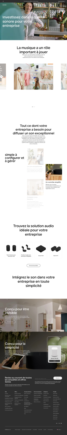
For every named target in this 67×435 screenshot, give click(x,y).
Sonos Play (55, 393)
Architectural (46, 404)
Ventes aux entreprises (19, 400)
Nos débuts (26, 406)
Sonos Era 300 (55, 406)
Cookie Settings (50, 429)
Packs (45, 402)
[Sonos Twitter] (59, 423)
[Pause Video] (65, 38)
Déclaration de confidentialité (50, 383)
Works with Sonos (37, 401)
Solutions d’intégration (38, 393)
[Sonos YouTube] (61, 423)
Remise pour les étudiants (18, 404)
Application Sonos (27, 411)
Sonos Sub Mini (56, 413)
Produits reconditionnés (19, 395)
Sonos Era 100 (55, 402)
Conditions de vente (8, 408)
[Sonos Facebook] (56, 423)
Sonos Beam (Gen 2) (57, 399)
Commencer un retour (9, 400)
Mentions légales (17, 429)
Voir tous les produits (33, 265)
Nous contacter (8, 406)
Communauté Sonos (8, 410)
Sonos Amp (55, 417)
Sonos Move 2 (55, 409)
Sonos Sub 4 (55, 411)
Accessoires (46, 408)
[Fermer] (3, 1)
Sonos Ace (55, 395)
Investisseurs (26, 400)
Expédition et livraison (9, 398)
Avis (25, 413)
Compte (6, 393)
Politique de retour (8, 401)
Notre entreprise (27, 393)
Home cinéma (46, 399)
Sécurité (45, 429)
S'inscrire (58, 378)
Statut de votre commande (8, 396)
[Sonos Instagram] (58, 423)
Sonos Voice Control (28, 410)
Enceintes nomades (47, 397)
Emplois (25, 399)
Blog (25, 408)
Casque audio (46, 393)
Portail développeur (37, 397)
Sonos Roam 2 (55, 408)
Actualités (26, 395)
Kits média (26, 397)
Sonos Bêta (17, 401)
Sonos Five (55, 415)
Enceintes (45, 395)
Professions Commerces (36, 400)
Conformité (40, 429)
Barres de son (46, 400)
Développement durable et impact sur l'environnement (28, 403)
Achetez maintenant (61, 1)
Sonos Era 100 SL (56, 404)
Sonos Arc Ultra (56, 397)
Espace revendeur (37, 395)
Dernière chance (18, 393)
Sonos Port (55, 418)
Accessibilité (35, 429)
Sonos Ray (55, 400)
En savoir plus (10, 321)
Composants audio (47, 406)
